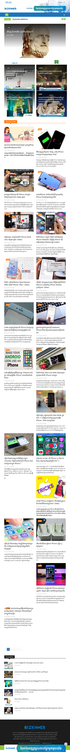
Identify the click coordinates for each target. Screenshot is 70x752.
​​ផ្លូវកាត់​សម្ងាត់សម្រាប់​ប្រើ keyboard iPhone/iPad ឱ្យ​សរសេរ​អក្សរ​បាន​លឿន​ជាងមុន (50, 330)
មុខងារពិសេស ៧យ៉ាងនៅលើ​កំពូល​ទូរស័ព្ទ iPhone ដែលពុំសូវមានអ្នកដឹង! (49, 195)
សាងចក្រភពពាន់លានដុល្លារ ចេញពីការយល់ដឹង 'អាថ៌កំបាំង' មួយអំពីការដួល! (50, 72)
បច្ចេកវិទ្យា (39, 129)
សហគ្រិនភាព (41, 68)
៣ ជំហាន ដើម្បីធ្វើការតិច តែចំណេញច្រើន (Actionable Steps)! (16, 72)
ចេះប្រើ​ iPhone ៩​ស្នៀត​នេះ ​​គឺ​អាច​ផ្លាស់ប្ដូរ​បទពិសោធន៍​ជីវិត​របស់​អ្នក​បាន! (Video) (50, 502)
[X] (35, 748)
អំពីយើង (8, 2)
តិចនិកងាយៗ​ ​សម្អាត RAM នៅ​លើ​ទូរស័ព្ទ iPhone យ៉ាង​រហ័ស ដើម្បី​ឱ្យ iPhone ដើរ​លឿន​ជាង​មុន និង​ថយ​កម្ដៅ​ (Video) (49, 239)
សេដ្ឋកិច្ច (7, 129)
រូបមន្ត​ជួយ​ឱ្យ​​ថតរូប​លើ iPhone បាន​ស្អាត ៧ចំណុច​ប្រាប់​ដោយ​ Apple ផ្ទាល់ (17, 195)
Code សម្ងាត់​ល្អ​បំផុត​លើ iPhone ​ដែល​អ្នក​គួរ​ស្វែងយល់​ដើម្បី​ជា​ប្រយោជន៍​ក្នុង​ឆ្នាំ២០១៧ (18, 328)
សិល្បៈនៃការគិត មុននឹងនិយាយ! (20, 31)
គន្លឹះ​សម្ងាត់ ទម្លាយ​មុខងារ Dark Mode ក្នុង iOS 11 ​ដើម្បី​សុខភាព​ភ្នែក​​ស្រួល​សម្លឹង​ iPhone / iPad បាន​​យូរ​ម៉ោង (50, 418)
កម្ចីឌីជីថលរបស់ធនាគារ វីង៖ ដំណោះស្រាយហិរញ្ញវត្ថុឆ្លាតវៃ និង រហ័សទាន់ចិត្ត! (32, 681)
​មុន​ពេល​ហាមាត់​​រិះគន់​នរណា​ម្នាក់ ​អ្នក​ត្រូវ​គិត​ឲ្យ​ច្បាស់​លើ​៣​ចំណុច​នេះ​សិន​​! (18, 146)
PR (7, 94)
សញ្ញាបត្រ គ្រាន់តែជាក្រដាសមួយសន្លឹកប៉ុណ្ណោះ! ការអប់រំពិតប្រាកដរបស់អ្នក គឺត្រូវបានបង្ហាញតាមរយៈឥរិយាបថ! (38, 19)
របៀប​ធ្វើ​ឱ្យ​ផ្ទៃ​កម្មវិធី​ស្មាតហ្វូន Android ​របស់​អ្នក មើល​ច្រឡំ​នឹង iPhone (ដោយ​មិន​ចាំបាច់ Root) (18, 375)
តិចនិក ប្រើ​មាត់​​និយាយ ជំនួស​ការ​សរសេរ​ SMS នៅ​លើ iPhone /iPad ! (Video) (17, 283)
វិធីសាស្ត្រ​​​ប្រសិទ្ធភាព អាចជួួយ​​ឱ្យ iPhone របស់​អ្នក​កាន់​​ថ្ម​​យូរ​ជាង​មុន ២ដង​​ (49, 153)
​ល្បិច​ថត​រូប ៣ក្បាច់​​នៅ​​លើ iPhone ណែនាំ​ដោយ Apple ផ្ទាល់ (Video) (17, 238)
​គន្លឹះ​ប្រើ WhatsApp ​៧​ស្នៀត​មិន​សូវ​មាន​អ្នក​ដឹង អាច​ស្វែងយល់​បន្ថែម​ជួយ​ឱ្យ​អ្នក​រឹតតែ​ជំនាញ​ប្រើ (18, 546)
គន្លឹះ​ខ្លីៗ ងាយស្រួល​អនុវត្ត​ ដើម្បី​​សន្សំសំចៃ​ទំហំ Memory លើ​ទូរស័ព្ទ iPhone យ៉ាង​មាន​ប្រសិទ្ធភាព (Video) (50, 284)
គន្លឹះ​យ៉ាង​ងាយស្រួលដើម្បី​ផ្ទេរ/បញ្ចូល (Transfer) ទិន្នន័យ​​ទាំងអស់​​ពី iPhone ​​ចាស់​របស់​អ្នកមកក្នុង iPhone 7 (18, 461)
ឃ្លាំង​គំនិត (8, 27)
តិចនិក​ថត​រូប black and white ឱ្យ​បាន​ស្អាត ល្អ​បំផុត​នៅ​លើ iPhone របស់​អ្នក (50, 373)
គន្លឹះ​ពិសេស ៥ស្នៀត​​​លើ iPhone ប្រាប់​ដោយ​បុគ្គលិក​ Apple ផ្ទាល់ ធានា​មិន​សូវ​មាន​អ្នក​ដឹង (50, 589)
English (60, 2)
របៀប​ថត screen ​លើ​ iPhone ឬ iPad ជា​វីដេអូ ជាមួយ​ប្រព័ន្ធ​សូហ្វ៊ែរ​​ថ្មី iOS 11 (50, 459)
